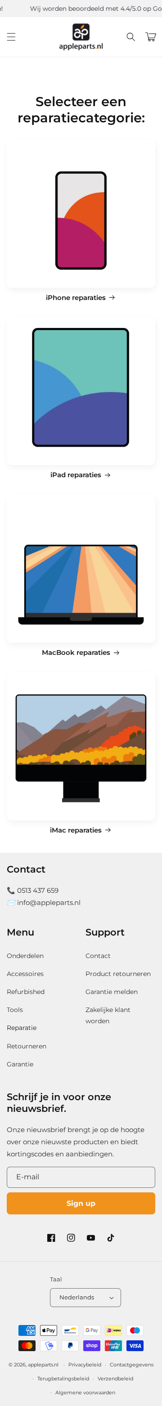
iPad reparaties (75, 475)
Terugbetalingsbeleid (63, 1378)
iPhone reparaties (76, 298)
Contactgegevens (131, 1364)
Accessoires (25, 974)
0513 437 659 (37, 890)
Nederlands (76, 1297)
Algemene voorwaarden (85, 1392)
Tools (15, 1010)
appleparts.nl (43, 1364)
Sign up (81, 1203)
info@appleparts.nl (49, 902)
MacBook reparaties (76, 653)
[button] (11, 37)
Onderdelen (25, 956)
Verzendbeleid (115, 1378)
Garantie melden (112, 992)
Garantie (20, 1064)
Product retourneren (118, 974)
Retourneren (26, 1046)
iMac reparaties (76, 830)
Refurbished (26, 992)
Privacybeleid (84, 1364)
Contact (98, 956)
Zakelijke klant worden (108, 1015)
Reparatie (21, 1028)
